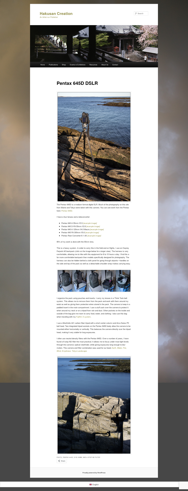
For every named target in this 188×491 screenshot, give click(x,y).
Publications (53, 64)
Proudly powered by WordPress (94, 472)
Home (42, 64)
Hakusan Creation (56, 13)
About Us (104, 64)
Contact (115, 64)
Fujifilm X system (83, 316)
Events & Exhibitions (77, 64)
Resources (93, 64)
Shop (64, 64)
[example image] (94, 235)
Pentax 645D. (67, 210)
